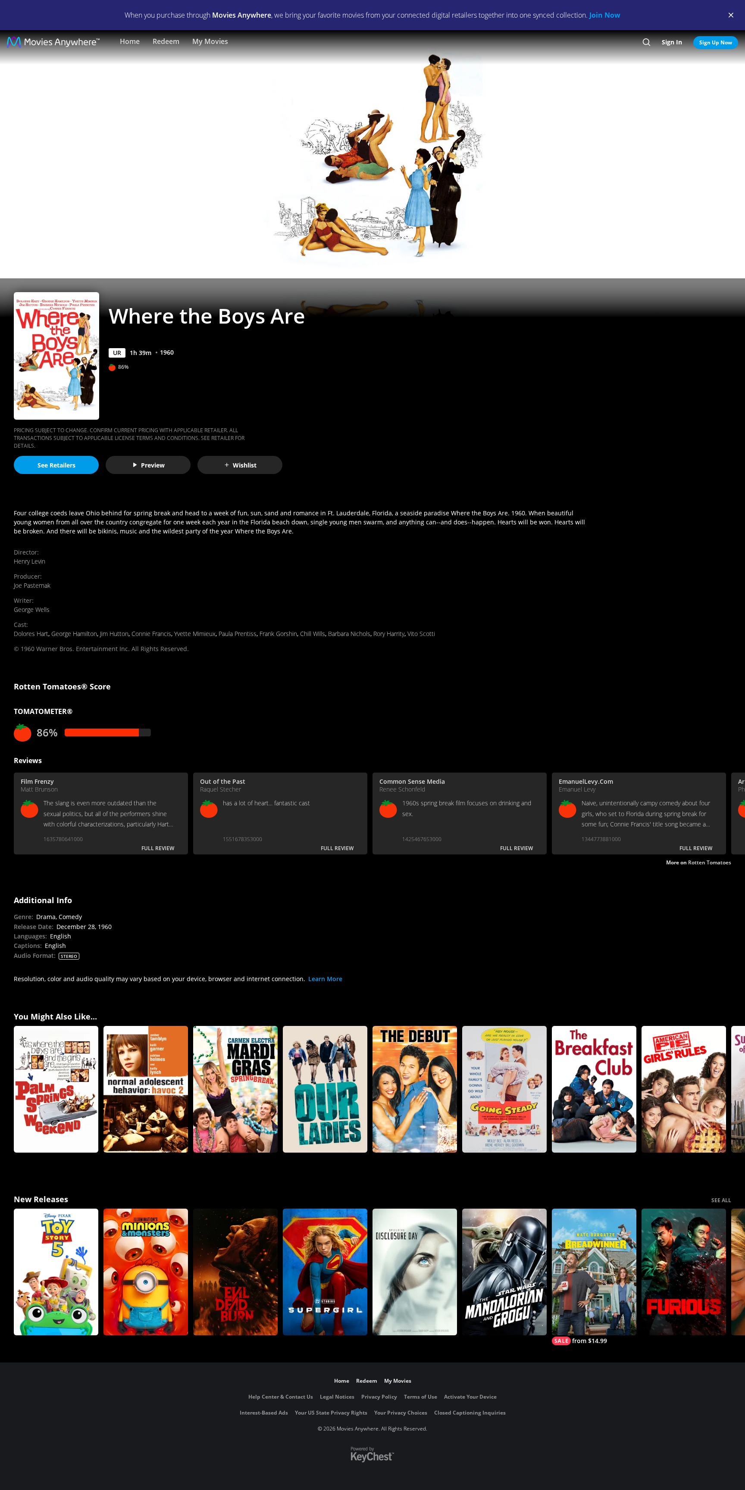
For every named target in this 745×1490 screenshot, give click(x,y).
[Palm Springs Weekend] (56, 1089)
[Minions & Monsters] (145, 1272)
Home (130, 41)
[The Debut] (414, 1089)
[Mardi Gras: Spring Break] (235, 1089)
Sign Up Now (715, 42)
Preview (153, 465)
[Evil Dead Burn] (235, 1272)
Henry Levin (29, 561)
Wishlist (245, 465)
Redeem (166, 41)
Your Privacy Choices (400, 1412)
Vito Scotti (421, 634)
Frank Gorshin (278, 634)
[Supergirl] (325, 1272)
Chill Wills (312, 634)
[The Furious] (684, 1272)
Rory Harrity (388, 634)
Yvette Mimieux (195, 634)
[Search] (646, 42)
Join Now (604, 15)
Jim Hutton (114, 634)
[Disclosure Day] (414, 1272)
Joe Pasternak (32, 585)
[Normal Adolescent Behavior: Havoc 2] (145, 1089)
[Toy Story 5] (56, 1272)
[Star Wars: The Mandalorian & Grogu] (504, 1272)
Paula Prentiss (238, 634)
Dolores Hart (31, 634)
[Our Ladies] (325, 1089)
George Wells (32, 609)
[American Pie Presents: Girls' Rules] (684, 1089)
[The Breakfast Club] (594, 1089)
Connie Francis (151, 634)
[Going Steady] (504, 1089)
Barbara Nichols (349, 634)
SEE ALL (721, 1200)
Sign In (672, 42)
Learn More (325, 979)
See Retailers (56, 465)
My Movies (210, 41)
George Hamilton (74, 634)
